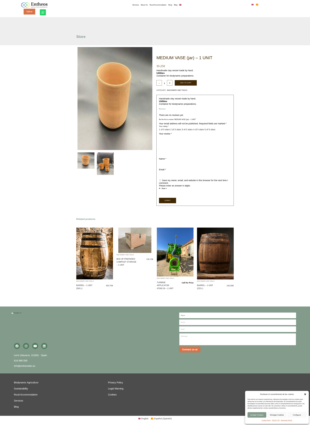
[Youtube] (35, 346)
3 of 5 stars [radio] (187, 129)
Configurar (297, 415)
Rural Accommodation (158, 5)
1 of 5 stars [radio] (164, 129)
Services (135, 5)
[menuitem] (180, 5)
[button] (305, 394)
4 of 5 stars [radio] (198, 129)
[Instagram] (26, 346)
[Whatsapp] (43, 12)
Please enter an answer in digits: (174, 185)
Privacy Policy (115, 382)
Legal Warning (115, 388)
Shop (170, 5)
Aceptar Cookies (257, 415)
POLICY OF (276, 420)
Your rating (163, 126)
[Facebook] (17, 346)
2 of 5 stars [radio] (175, 129)
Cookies (112, 394)
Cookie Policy (266, 420)
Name (162, 159)
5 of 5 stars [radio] (210, 129)
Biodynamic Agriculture (26, 382)
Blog (175, 5)
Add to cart (185, 83)
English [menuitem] (144, 418)
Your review (165, 134)
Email (162, 169)
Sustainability (21, 388)
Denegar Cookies (277, 415)
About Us (144, 5)
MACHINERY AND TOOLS (177, 90)
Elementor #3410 (286, 420)
